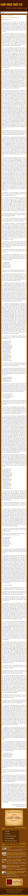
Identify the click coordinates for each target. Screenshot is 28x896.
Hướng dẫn (7, 833)
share (14, 895)
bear (23, 894)
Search (17, 894)
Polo (25, 894)
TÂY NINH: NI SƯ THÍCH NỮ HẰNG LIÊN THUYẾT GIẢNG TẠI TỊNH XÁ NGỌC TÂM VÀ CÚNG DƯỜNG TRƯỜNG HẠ (17, 872)
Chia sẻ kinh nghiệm (9, 838)
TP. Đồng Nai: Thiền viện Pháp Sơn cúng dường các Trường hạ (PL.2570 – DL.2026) (16, 860)
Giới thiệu (7, 831)
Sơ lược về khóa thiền (10, 836)
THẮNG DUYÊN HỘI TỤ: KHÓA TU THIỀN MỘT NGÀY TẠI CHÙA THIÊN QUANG (16, 866)
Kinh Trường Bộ (10, 15)
